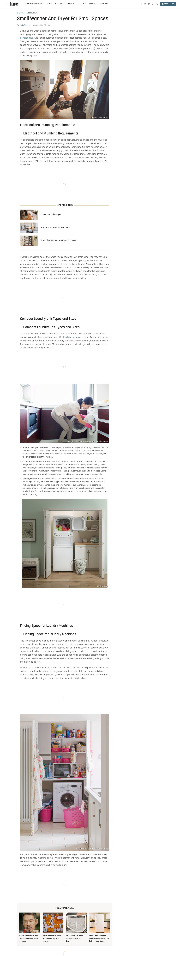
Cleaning (59, 4)
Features (104, 4)
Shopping (20, 13)
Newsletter (169, 4)
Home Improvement (34, 4)
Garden (70, 4)
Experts (93, 4)
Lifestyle (81, 4)
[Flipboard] (148, 4)
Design (49, 4)
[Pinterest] (145, 4)
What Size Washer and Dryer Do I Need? (59, 240)
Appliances (32, 13)
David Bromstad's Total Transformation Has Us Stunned (28, 938)
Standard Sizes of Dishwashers (55, 227)
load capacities (71, 337)
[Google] (152, 4)
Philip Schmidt (25, 25)
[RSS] (156, 4)
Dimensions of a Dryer (51, 214)
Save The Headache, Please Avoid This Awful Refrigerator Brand (99, 938)
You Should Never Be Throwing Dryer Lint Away (74, 938)
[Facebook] (141, 4)
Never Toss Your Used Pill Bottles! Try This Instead (52, 938)
